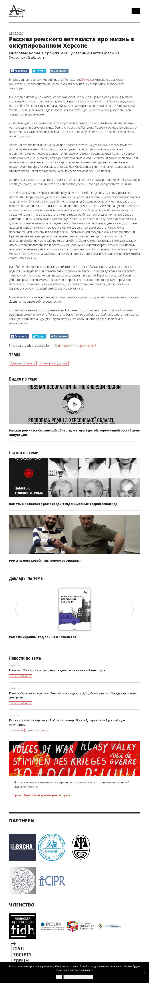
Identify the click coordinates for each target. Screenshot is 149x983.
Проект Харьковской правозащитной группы (42, 795)
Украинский (86, 345)
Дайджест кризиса (23, 363)
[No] (144, 972)
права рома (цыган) (53, 363)
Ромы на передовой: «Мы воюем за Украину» (45, 561)
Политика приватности (78, 977)
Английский (65, 345)
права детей (17, 730)
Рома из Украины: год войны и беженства (42, 637)
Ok (58, 977)
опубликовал (85, 80)
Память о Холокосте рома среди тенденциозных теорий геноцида (63, 504)
